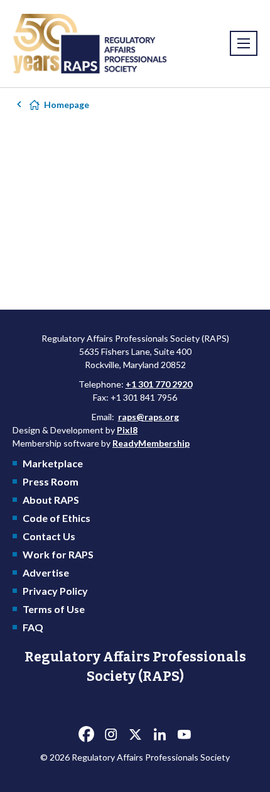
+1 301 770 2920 (159, 384)
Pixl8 (127, 430)
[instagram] (110, 734)
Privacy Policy (55, 591)
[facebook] (86, 734)
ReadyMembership (151, 443)
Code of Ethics (56, 518)
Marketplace (53, 463)
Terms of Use (54, 609)
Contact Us (49, 536)
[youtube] (184, 734)
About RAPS (51, 500)
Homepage (66, 104)
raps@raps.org (148, 416)
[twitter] (135, 734)
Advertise (46, 572)
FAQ (33, 627)
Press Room (50, 481)
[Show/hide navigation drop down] (243, 43)
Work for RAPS (58, 554)
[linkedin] (159, 734)
